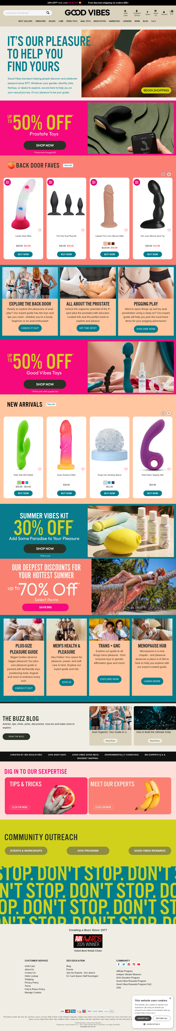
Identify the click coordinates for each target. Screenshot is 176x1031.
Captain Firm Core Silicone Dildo (109, 236)
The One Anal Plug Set (66, 236)
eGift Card (30, 966)
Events (69, 969)
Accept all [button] (143, 1018)
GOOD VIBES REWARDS (149, 850)
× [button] (170, 998)
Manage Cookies (33, 992)
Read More (110, 741)
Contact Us (30, 972)
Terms (28, 985)
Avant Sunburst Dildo (66, 475)
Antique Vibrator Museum (128, 974)
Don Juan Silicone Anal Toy (153, 236)
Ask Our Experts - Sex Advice (80, 972)
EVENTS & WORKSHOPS (26, 850)
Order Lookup (31, 976)
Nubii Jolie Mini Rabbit (23, 475)
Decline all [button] (161, 1018)
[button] (105, 243)
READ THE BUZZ (16, 736)
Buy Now (23, 254)
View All (68, 165)
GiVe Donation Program (128, 977)
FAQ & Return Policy (35, 989)
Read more (150, 1013)
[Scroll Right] (169, 174)
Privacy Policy (32, 982)
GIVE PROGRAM (88, 850)
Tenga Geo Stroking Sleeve (109, 475)
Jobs (118, 987)
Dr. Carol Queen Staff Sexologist (82, 976)
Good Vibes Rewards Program (131, 981)
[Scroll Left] (163, 174)
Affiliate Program (124, 971)
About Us (29, 969)
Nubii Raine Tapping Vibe (153, 475)
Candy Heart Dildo (23, 236)
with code (64, 2)
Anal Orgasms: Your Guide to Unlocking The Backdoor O (123, 732)
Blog (68, 966)
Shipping (29, 979)
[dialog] (152, 1011)
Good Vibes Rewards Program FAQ (133, 984)
